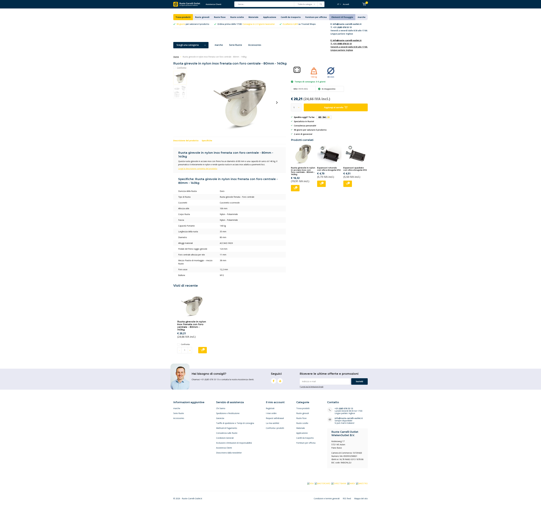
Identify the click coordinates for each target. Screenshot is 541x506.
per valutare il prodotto (193, 24)
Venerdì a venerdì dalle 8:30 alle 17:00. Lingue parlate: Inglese (349, 29)
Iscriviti (359, 381)
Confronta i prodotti (275, 428)
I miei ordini (271, 413)
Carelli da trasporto (291, 17)
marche (361, 17)
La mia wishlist (272, 423)
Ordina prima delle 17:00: (246, 24)
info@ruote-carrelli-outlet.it (349, 418)
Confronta (185, 344)
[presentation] (276, 102)
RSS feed (347, 498)
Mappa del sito (361, 498)
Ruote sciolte (237, 17)
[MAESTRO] (362, 483)
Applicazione (269, 17)
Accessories (254, 44)
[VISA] (310, 483)
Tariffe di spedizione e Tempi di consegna (235, 423)
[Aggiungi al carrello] (202, 350)
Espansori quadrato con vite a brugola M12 (355, 169)
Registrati (270, 408)
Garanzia (220, 418)
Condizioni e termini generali (327, 498)
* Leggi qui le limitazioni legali (311, 387)
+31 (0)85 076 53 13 (344, 408)
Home (176, 56)
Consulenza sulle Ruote (226, 433)
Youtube (280, 381)
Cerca (321, 4)
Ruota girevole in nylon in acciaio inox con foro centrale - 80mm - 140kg (303, 171)
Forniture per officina (316, 17)
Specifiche (207, 140)
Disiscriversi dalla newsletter (229, 452)
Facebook (273, 381)
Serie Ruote (235, 44)
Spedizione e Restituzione (228, 413)
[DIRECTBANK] (338, 483)
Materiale (253, 17)
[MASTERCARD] (322, 483)
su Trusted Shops (299, 24)
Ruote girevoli (202, 17)
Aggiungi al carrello (295, 188)
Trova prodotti (183, 17)
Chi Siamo (220, 408)
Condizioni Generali (225, 438)
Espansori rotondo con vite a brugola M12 (329, 169)
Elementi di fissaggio (342, 17)
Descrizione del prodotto (186, 140)
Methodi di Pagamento (226, 428)
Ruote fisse (220, 17)
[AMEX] (351, 483)
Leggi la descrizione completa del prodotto (197, 168)
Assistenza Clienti (213, 4)
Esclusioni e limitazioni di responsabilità (234, 442)
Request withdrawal (275, 418)
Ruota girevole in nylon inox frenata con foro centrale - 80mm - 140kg (191, 325)
